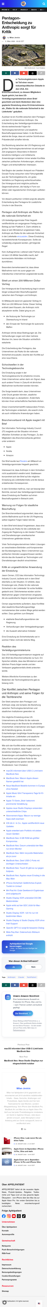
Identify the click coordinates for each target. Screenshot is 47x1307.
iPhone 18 (5, 10)
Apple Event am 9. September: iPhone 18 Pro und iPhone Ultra (27, 1160)
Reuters (23, 461)
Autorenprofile (8, 1234)
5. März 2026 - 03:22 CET (14, 41)
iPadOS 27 (24, 10)
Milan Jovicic (15, 37)
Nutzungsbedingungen (12, 1272)
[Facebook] (4, 1216)
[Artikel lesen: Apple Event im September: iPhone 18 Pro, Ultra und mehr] (7, 1151)
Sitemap (5, 1291)
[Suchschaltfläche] (44, 3)
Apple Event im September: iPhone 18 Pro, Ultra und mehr (28, 1150)
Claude (21, 977)
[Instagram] (9, 1216)
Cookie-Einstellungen (11, 1276)
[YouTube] (14, 1216)
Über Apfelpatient (9, 1227)
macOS (34, 10)
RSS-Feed (6, 1253)
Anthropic (11, 977)
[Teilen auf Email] (24, 73)
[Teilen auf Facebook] (15, 73)
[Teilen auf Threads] (32, 73)
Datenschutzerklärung (11, 1268)
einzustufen (22, 236)
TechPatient (31, 977)
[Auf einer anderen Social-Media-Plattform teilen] (41, 73)
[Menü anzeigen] (3, 3)
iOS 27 (15, 10)
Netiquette (6, 1246)
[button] (4, 1302)
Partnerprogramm (19, 1030)
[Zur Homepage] (23, 3)
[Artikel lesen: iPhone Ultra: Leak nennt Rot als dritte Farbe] (7, 1140)
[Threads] (19, 1216)
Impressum (6, 1264)
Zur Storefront (21, 1013)
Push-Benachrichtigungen (13, 1249)
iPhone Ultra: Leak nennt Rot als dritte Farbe (28, 1139)
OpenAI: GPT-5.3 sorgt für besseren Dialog (25, 927)
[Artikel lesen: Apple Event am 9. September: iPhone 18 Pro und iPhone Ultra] (7, 1162)
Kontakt (5, 1230)
